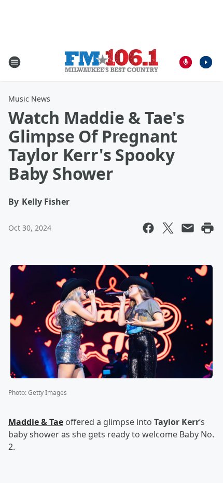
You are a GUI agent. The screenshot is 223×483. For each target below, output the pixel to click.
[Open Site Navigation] (14, 62)
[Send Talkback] (185, 62)
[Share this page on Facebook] (148, 228)
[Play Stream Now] (206, 62)
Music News (29, 99)
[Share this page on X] (168, 228)
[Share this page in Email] (187, 228)
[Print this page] (207, 228)
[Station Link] (111, 62)
